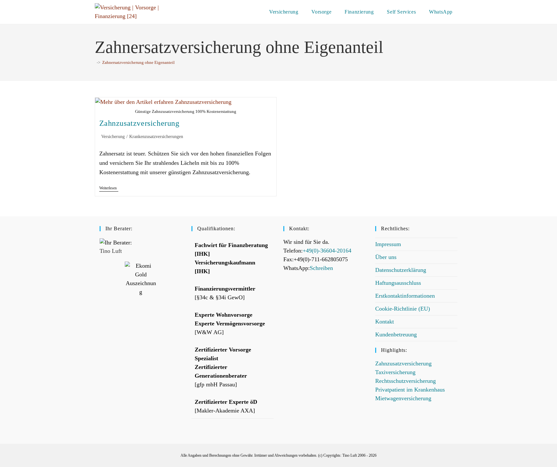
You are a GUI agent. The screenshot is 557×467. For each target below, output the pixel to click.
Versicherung (113, 136)
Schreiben (321, 268)
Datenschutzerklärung (400, 270)
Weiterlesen (108, 188)
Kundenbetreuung (396, 334)
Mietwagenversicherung (403, 398)
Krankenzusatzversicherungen (156, 136)
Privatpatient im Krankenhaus (410, 389)
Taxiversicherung (395, 372)
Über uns (385, 257)
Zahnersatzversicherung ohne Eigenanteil (138, 62)
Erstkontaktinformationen (405, 296)
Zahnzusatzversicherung (139, 123)
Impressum (388, 244)
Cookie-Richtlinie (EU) (402, 308)
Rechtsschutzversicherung (405, 381)
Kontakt (384, 321)
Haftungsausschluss (398, 283)
